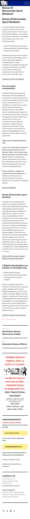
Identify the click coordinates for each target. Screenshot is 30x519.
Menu (27, 3)
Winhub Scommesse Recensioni (12, 258)
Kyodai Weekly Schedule (12, 433)
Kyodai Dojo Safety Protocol (11, 459)
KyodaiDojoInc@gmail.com (11, 485)
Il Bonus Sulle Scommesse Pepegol (13, 256)
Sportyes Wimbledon (9, 187)
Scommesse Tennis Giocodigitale (13, 79)
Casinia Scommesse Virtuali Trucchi (14, 315)
